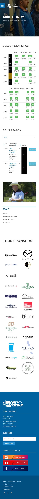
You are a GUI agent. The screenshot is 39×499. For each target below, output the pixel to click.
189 (24, 74)
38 (33, 117)
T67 (16, 110)
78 (11, 98)
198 (24, 68)
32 (16, 74)
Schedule (6, 419)
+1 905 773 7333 (8, 486)
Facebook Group (9, 426)
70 (27, 98)
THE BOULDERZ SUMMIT (12, 150)
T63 (30, 56)
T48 (11, 92)
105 (16, 56)
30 (11, 104)
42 (16, 81)
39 (16, 62)
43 (30, 68)
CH (24, 154)
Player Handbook (10, 421)
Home (4, 20)
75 (30, 62)
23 (33, 110)
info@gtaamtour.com (8, 484)
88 (33, 98)
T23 (28, 104)
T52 (16, 104)
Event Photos (8, 424)
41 (30, 81)
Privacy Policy (7, 489)
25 (11, 117)
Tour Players (16, 20)
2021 (5, 137)
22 (30, 74)
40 (33, 104)
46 (16, 68)
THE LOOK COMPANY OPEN (12, 165)
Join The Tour (8, 416)
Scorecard (33, 149)
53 (16, 98)
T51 (16, 92)
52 (16, 117)
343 (24, 56)
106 (33, 92)
